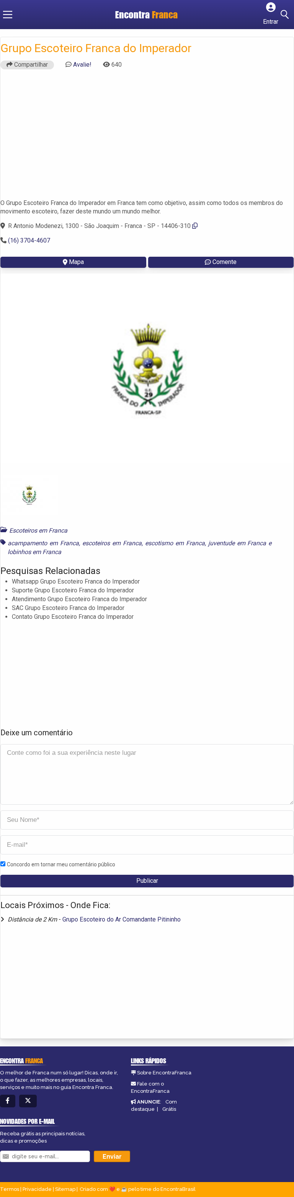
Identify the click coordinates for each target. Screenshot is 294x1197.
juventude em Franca (237, 543)
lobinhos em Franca (34, 552)
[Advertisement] (147, 137)
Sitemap (65, 1189)
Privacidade (37, 1189)
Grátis (169, 1109)
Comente (224, 262)
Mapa (76, 262)
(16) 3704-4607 (29, 240)
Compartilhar (30, 64)
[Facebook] (7, 1101)
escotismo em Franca (175, 543)
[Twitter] (28, 1101)
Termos (9, 1189)
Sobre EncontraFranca (164, 1073)
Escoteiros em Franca (38, 530)
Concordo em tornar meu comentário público (61, 864)
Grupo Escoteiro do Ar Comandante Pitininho (121, 919)
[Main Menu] (7, 14)
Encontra (146, 14)
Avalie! (82, 64)
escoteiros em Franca (112, 543)
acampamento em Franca (43, 543)
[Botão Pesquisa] (286, 14)
